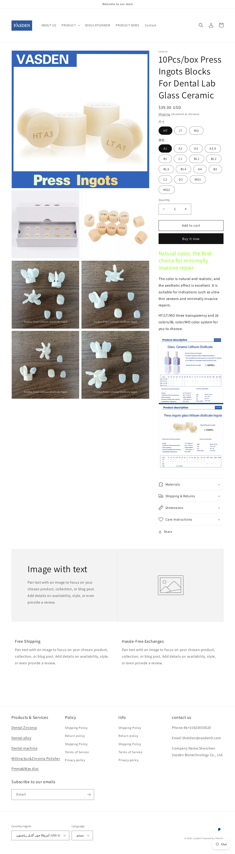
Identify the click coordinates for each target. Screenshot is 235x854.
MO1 (198, 179)
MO (196, 131)
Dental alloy (21, 738)
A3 (196, 148)
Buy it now (191, 238)
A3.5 (213, 148)
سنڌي (80, 835)
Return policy (75, 736)
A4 (200, 169)
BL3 (166, 169)
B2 (215, 169)
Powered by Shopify (212, 838)
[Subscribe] (89, 794)
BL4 (183, 169)
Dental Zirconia (24, 727)
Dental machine (24, 748)
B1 (165, 159)
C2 (165, 179)
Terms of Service (77, 752)
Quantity (164, 200)
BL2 (214, 159)
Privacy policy (75, 760)
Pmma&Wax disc (25, 768)
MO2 (166, 190)
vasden (197, 838)
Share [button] (168, 532)
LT (180, 131)
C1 (180, 159)
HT (165, 131)
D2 (181, 179)
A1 (165, 148)
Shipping (164, 114)
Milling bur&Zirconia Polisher (35, 758)
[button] (70, 25)
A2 (180, 148)
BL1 (196, 159)
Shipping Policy (76, 728)
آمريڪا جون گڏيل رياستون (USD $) (38, 835)
